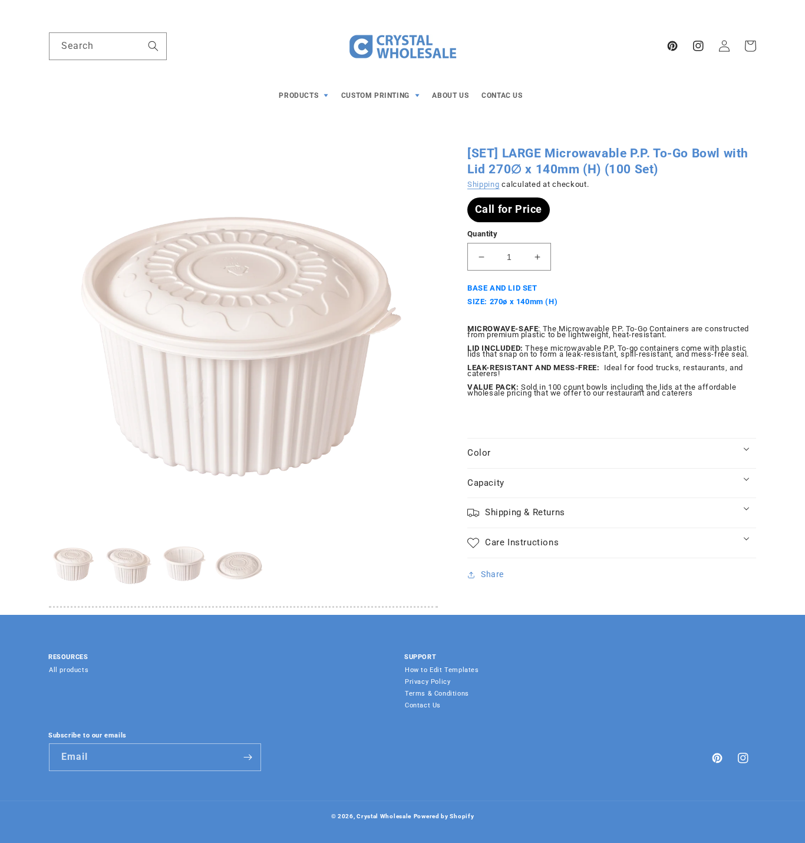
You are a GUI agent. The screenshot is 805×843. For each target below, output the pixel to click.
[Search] (153, 46)
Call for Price (508, 209)
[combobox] (108, 46)
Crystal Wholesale (384, 816)
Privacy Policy (427, 682)
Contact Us (423, 705)
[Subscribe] (247, 757)
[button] (305, 96)
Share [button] (492, 574)
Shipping (483, 184)
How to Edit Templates (442, 670)
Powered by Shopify (444, 816)
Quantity (482, 233)
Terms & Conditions (437, 693)
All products (68, 670)
